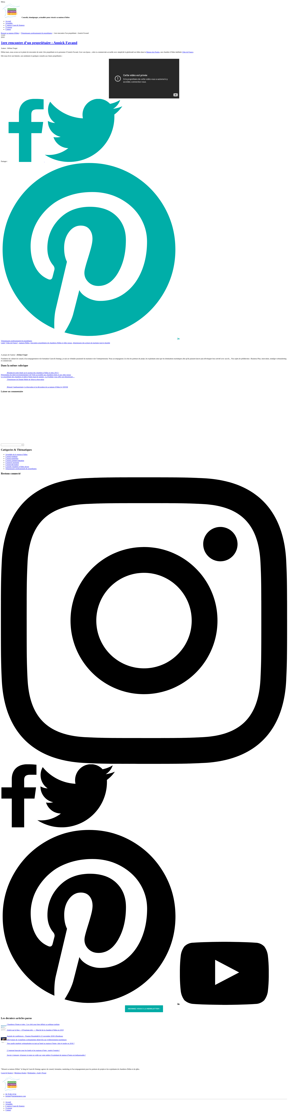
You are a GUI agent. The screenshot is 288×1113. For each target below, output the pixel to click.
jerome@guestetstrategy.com (15, 1096)
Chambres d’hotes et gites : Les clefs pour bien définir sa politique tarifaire (33, 1024)
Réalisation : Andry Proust (37, 1073)
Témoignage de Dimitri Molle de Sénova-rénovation (25, 379)
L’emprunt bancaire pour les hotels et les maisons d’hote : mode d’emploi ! (33, 1050)
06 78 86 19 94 (10, 1094)
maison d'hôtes (24, 343)
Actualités (8, 23)
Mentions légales (20, 1073)
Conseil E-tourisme (12, 463)
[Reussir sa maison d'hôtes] (11, 1090)
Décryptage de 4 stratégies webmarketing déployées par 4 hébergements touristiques (37, 1040)
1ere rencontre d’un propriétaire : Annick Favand (39, 43)
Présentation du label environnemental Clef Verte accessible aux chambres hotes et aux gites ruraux (36, 375)
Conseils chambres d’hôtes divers (17, 467)
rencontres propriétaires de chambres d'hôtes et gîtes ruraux (51, 343)
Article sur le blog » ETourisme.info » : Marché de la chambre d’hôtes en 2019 (35, 1030)
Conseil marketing (11, 459)
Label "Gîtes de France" (9, 343)
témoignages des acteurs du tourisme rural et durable (91, 343)
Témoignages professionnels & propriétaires (16, 341)
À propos (8, 27)
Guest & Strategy (7, 1073)
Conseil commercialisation (14, 461)
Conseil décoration (12, 465)
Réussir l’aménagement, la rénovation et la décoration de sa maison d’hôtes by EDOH (37, 387)
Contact (8, 29)
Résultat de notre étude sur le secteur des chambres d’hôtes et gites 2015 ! (33, 373)
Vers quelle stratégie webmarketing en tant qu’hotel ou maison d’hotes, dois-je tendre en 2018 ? (40, 1043)
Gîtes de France (187, 52)
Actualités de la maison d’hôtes (16, 454)
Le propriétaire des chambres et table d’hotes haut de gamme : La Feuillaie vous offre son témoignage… (38, 377)
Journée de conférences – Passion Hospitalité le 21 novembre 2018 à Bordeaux (35, 1036)
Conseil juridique (11, 456)
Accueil (8, 21)
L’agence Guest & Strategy (15, 25)
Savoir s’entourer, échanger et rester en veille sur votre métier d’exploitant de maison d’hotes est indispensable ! (46, 1055)
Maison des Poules (153, 52)
